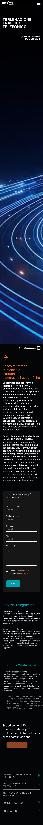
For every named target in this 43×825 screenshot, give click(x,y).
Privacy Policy (26, 573)
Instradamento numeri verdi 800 (17, 787)
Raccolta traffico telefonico (14, 777)
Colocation (10, 804)
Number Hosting (13, 795)
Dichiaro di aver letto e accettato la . (21, 572)
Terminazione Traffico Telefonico (17, 768)
